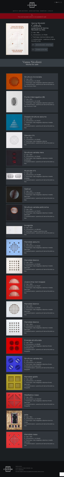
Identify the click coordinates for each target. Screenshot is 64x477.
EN (57, 2)
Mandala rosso (30, 434)
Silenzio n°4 (29, 135)
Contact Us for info (41, 49)
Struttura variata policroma (36, 207)
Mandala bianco (31, 260)
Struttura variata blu (33, 358)
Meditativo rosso (31, 395)
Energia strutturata (33, 340)
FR (59, 2)
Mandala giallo (31, 377)
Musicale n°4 (30, 171)
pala (26, 415)
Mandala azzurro (32, 242)
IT (54, 2)
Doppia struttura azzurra (35, 117)
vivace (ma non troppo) (34, 282)
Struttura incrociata (33, 77)
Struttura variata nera (34, 152)
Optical (27, 189)
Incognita (28, 225)
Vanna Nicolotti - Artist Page (44, 45)
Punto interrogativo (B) (34, 97)
